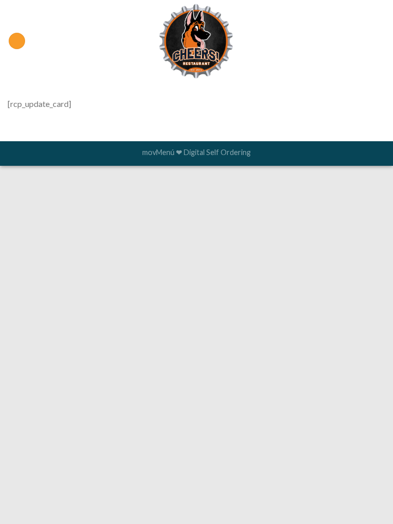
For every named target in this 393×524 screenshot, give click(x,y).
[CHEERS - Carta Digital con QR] (197, 41)
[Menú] (17, 41)
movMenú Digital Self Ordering (196, 152)
